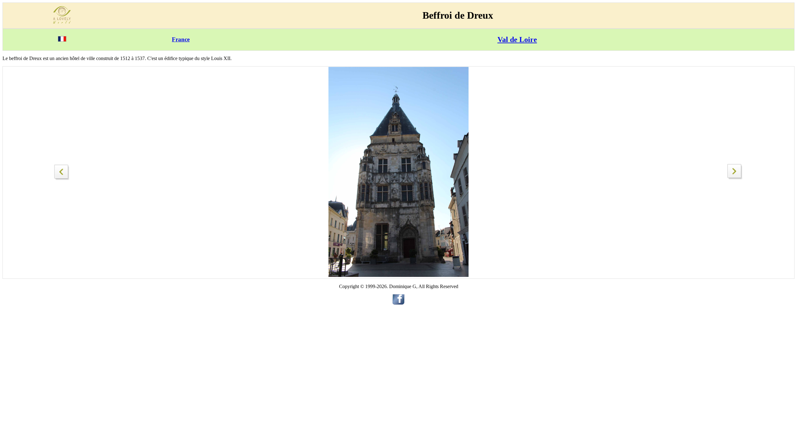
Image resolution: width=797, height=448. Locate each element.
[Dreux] (62, 170)
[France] (62, 40)
